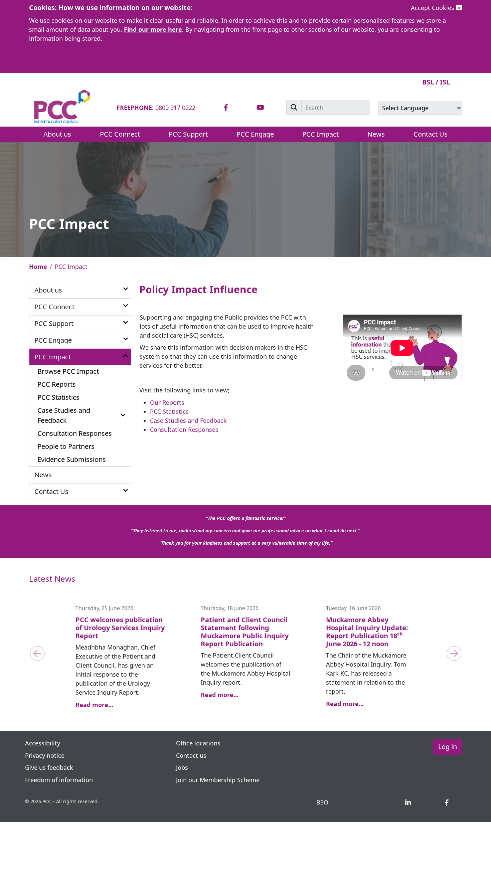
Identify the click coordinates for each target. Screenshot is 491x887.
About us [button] (57, 134)
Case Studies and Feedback (63, 415)
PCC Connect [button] (120, 134)
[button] (125, 289)
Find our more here (153, 29)
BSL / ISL (436, 81)
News (376, 134)
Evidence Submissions (71, 459)
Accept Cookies (433, 8)
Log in (447, 746)
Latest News (52, 578)
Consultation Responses (74, 433)
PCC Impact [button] (320, 134)
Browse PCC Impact (68, 371)
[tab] (226, 107)
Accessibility (42, 743)
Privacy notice (45, 755)
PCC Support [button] (188, 134)
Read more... (94, 705)
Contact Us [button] (431, 134)
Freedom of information (59, 780)
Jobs (182, 767)
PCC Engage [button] (255, 134)
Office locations (198, 743)
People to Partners (66, 446)
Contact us (191, 755)
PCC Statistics (58, 397)
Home (38, 266)
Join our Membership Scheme (218, 780)
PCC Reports (56, 384)
